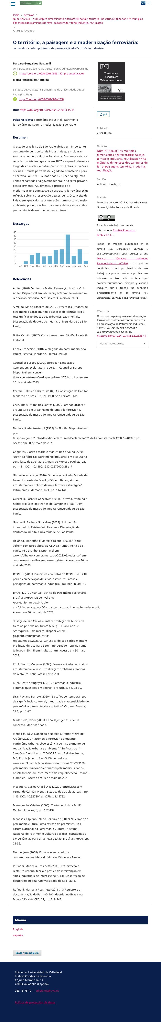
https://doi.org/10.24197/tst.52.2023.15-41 (47, 110)
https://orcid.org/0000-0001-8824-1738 (41, 99)
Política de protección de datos (35, 1002)
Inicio (16, 15)
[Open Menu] (13, 4)
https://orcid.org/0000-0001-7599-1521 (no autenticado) (51, 73)
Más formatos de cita (112, 343)
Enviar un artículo (27, 953)
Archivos (29, 15)
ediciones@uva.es (47, 990)
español (18, 935)
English (18, 929)
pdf (104, 114)
